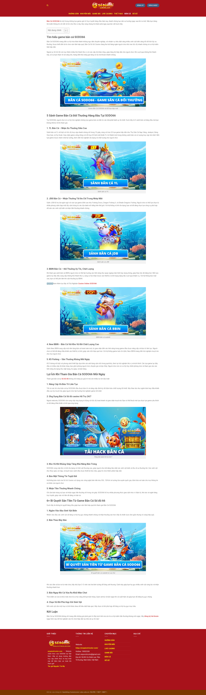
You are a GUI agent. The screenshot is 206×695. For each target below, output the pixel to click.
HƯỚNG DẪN (74, 14)
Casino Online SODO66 (87, 284)
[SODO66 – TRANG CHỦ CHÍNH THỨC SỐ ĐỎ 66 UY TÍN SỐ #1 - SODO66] (103, 5)
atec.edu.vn (84, 692)
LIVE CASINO (107, 14)
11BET (98, 692)
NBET (104, 692)
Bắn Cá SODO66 (53, 21)
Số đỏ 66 (65, 379)
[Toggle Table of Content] (64, 30)
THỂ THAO (118, 14)
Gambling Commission (70, 692)
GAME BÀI (96, 14)
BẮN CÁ (127, 14)
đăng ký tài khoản (151, 616)
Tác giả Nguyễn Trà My (56, 666)
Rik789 (92, 692)
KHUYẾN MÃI (85, 14)
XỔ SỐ (135, 14)
